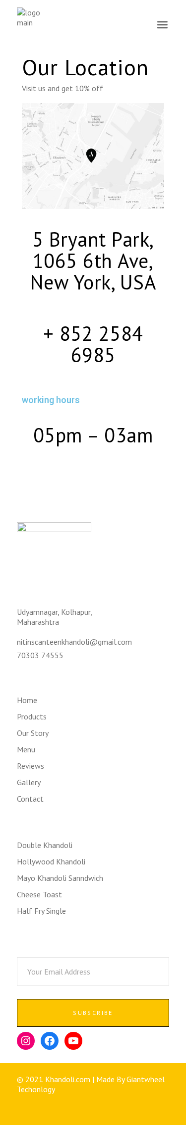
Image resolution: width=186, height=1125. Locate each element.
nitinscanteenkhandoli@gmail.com (74, 642)
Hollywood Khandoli (51, 861)
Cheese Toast (39, 894)
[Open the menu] (162, 25)
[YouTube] (73, 1041)
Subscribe (93, 1012)
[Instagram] (26, 1041)
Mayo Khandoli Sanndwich (60, 878)
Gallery (29, 782)
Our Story (33, 733)
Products (32, 716)
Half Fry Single (41, 911)
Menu (26, 749)
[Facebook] (50, 1041)
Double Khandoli (44, 845)
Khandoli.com (67, 1079)
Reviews (30, 766)
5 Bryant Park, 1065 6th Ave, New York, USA (93, 260)
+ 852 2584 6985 (93, 344)
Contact (30, 799)
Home (27, 700)
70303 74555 (40, 655)
